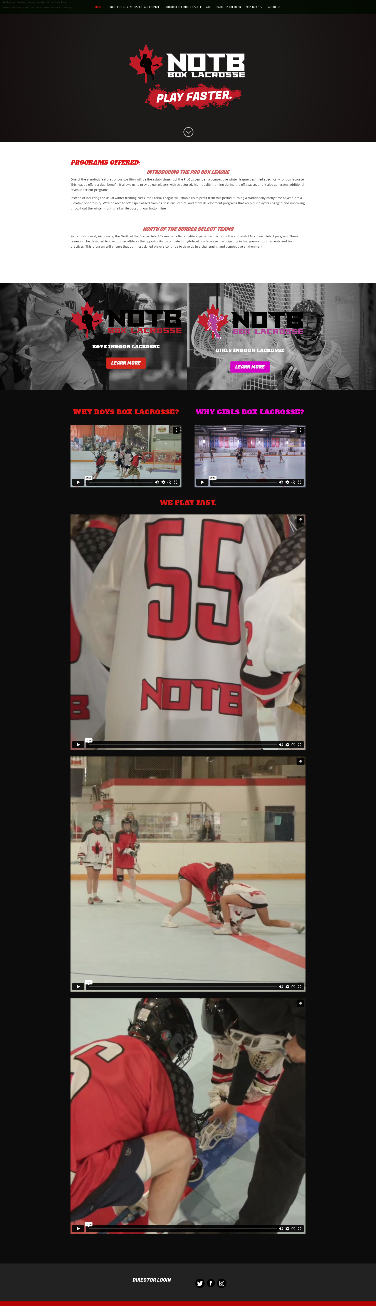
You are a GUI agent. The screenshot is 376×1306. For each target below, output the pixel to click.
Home (98, 7)
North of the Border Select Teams (188, 7)
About (272, 7)
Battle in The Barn (229, 7)
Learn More (126, 362)
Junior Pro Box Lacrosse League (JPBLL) (133, 7)
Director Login (152, 1280)
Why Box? (252, 7)
